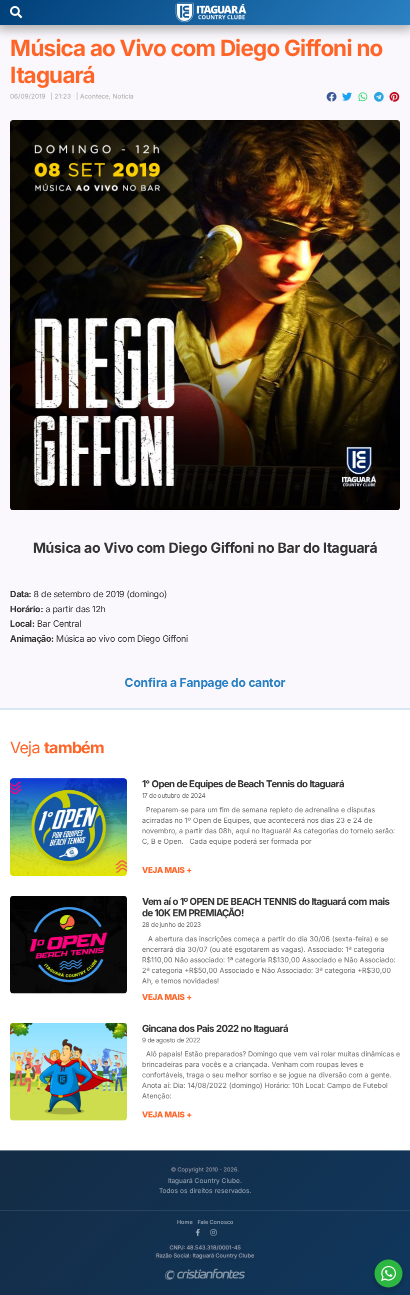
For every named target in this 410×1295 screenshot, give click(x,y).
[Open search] (16, 13)
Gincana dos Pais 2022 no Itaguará (215, 1028)
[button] (332, 97)
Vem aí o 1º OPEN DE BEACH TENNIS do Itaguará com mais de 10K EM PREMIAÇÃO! (266, 907)
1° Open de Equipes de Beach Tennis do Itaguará (243, 784)
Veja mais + (167, 870)
